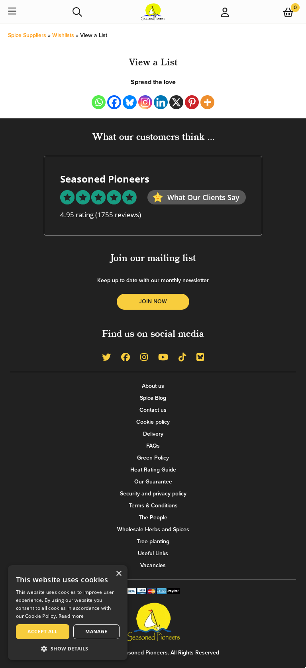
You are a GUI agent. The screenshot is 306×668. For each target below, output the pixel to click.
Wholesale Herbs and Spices (153, 529)
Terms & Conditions (153, 505)
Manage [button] (96, 631)
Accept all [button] (42, 631)
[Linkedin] (161, 102)
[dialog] (68, 612)
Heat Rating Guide (153, 469)
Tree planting (153, 541)
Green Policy (153, 457)
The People (153, 517)
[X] (176, 102)
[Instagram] (145, 102)
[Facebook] (114, 102)
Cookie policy (153, 421)
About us (153, 386)
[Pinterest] (192, 102)
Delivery (153, 433)
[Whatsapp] (99, 102)
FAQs (153, 445)
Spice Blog (153, 398)
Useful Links (153, 553)
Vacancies (153, 565)
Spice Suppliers (27, 35)
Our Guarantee (153, 481)
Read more (71, 616)
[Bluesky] (130, 102)
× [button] (119, 574)
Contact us (153, 410)
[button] (68, 648)
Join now (153, 301)
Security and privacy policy (153, 493)
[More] (207, 102)
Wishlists (63, 35)
